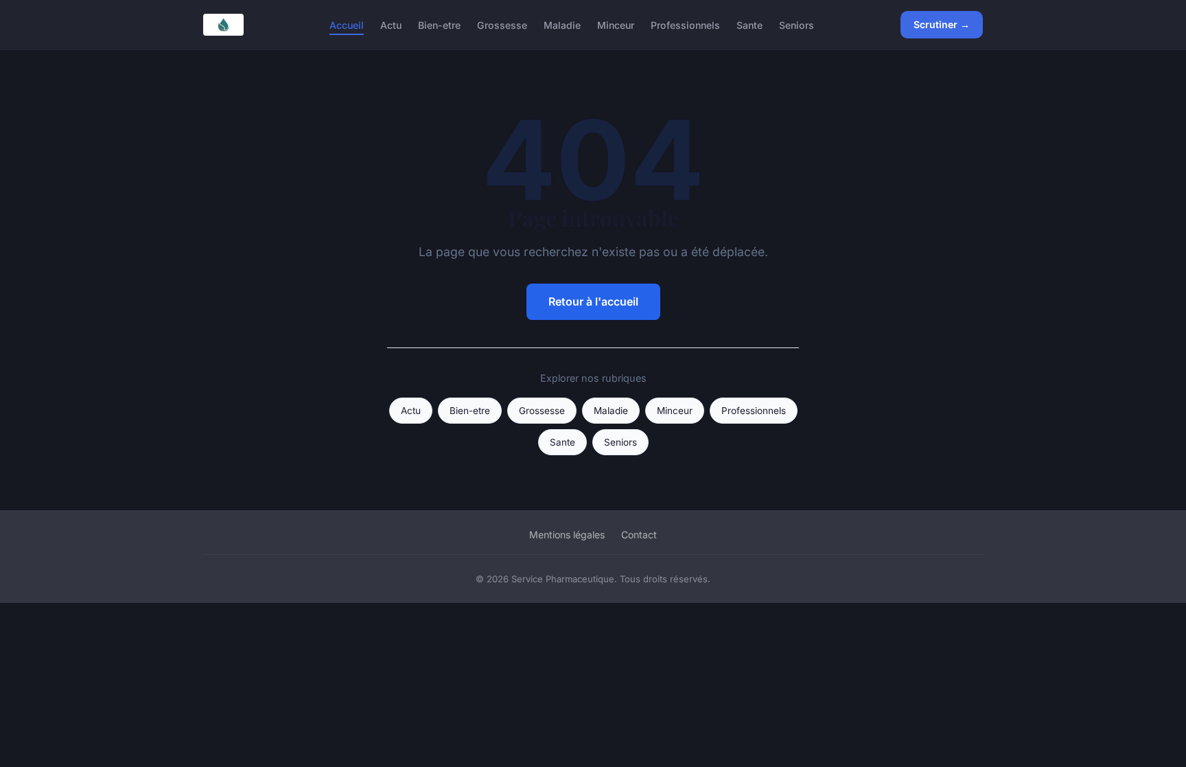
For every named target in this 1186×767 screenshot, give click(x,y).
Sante (749, 24)
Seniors (796, 24)
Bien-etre (439, 24)
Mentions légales (567, 534)
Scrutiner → (942, 24)
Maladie (562, 24)
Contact (639, 534)
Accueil (346, 24)
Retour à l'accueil (593, 301)
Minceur (615, 24)
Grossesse (502, 24)
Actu (391, 24)
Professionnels (685, 24)
